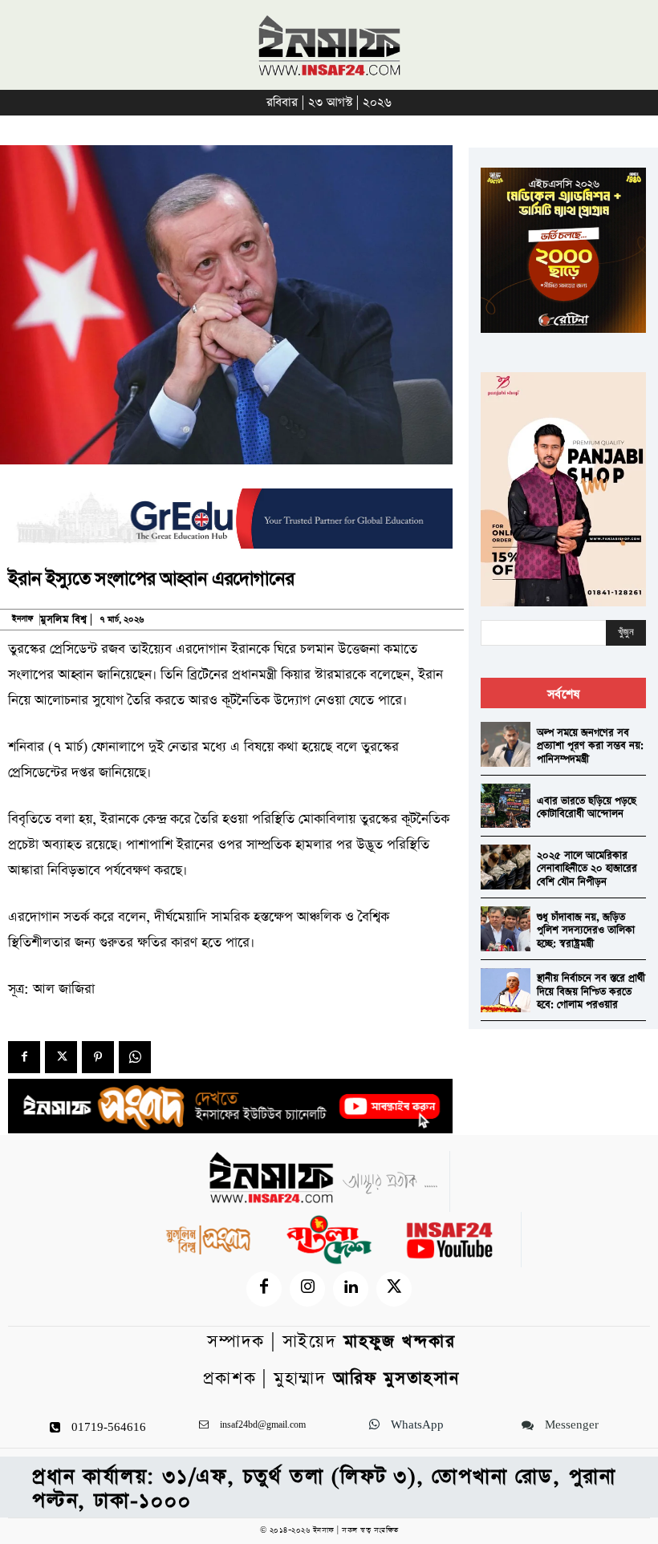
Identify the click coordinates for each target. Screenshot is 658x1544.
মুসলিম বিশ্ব (63, 620)
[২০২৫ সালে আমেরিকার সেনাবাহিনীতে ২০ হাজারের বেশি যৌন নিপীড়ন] (505, 867)
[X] (61, 1057)
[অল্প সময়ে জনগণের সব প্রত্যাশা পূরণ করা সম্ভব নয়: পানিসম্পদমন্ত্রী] (505, 744)
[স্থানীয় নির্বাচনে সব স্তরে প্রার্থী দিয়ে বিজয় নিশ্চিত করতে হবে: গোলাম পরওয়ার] (505, 990)
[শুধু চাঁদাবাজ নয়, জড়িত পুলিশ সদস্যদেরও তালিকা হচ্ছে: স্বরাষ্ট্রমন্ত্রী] (505, 928)
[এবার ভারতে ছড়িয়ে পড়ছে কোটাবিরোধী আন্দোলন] (505, 806)
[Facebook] (24, 1057)
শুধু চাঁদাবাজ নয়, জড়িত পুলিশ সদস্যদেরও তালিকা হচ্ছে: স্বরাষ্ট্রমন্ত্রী (586, 930)
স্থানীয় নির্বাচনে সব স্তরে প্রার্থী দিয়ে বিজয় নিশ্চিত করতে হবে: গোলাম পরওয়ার (591, 991)
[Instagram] (307, 1289)
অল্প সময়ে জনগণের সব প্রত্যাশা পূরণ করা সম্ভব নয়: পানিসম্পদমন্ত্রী (590, 746)
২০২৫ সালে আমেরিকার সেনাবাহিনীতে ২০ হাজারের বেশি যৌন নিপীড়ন (587, 869)
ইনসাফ (22, 619)
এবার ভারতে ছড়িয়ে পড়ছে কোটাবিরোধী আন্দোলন (586, 807)
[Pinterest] (98, 1057)
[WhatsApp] (135, 1057)
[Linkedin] (350, 1289)
